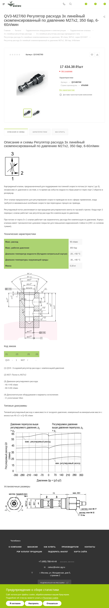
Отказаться (52, 603)
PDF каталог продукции (29, 552)
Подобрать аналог (58, 552)
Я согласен (15, 603)
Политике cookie (50, 598)
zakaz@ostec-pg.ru (56, 567)
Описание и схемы (16, 132)
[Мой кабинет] (77, 4)
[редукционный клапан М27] (32, 83)
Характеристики (40, 132)
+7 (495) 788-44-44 (48, 562)
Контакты (90, 547)
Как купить (60, 132)
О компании (15, 547)
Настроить (33, 603)
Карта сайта (80, 552)
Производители (70, 547)
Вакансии (33, 547)
